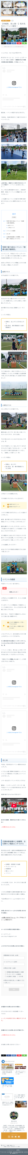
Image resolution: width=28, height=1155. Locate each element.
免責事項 (18, 1150)
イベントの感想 (11, 231)
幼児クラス (11, 225)
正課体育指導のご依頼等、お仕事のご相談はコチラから (15, 238)
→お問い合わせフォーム (8, 917)
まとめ (8, 234)
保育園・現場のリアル (6, 20)
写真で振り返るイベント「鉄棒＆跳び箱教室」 (15, 222)
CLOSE (14, 217)
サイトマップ (11, 1150)
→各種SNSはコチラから (8, 827)
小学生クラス (11, 227)
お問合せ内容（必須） (10, 968)
